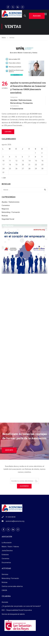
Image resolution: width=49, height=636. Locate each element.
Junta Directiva (7, 550)
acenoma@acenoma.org (15, 521)
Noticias (5, 216)
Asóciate (5, 602)
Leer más (8, 131)
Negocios (5, 209)
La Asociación (7, 542)
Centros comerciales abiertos (12, 586)
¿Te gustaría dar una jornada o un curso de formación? (21, 606)
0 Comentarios (16, 108)
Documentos (6, 562)
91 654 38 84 (10, 517)
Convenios (6, 205)
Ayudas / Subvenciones (20, 100)
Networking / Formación (21, 103)
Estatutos (5, 554)
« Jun (4, 178)
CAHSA (4, 590)
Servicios (5, 574)
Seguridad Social (8, 219)
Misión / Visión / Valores (10, 546)
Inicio (4, 38)
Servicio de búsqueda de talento (13, 614)
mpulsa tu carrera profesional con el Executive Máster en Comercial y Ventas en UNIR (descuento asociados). (28, 87)
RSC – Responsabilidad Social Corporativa (17, 610)
